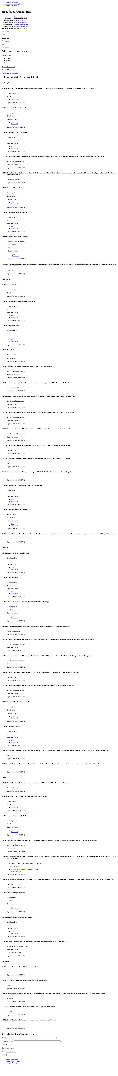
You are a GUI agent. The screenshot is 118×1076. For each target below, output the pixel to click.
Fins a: (4, 1051)
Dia (9, 58)
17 (19, 24)
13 (25, 22)
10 (19, 22)
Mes (9, 62)
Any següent (5, 47)
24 (19, 26)
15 (15, 24)
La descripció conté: (8, 1041)
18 (21, 24)
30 (17, 28)
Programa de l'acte (16, 952)
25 (21, 26)
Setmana (10, 60)
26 (23, 26)
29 (15, 28)
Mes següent (5, 38)
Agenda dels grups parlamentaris (11, 70)
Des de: (4, 1048)
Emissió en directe (16, 871)
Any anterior (5, 41)
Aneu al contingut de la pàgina (13, 4)
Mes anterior (5, 31)
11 (21, 22)
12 (23, 22)
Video (12, 122)
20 (25, 24)
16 (17, 24)
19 (23, 24)
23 (17, 26)
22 (15, 26)
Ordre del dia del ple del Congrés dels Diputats (24, 869)
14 (27, 22)
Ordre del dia (14, 99)
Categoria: (5, 55)
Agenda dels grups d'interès (10, 73)
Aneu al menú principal (11, 2)
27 (25, 26)
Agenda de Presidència (8, 67)
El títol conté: (6, 1038)
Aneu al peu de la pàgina (11, 5)
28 (27, 26)
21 (27, 24)
